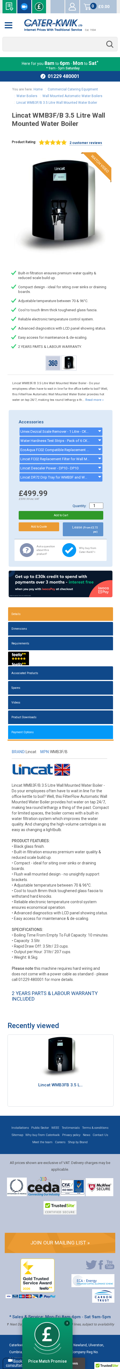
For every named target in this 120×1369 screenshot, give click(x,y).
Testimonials (71, 1128)
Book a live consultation (24, 6)
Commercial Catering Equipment (73, 89)
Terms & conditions (95, 1128)
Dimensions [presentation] (19, 629)
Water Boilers (26, 96)
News (86, 1135)
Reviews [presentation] (18, 658)
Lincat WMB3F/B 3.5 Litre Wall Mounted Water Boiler (56, 103)
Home (38, 89)
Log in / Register (72, 6)
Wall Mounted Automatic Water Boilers (72, 96)
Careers (60, 1142)
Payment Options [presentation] (22, 732)
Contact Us (100, 1135)
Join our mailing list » (60, 1243)
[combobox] (60, 44)
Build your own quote (9, 6)
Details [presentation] (16, 614)
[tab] (61, 614)
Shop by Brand (78, 1142)
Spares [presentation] (15, 688)
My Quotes (57, 6)
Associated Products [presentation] (24, 673)
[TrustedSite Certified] (60, 1208)
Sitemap (17, 1135)
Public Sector (40, 1128)
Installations (20, 1128)
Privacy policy (71, 1135)
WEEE (55, 1128)
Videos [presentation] (15, 702)
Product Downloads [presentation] (24, 717)
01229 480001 (64, 76)
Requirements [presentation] (20, 643)
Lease (85, 529)
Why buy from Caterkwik (42, 1135)
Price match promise (39, 6)
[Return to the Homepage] (60, 25)
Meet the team (42, 1142)
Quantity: (80, 506)
